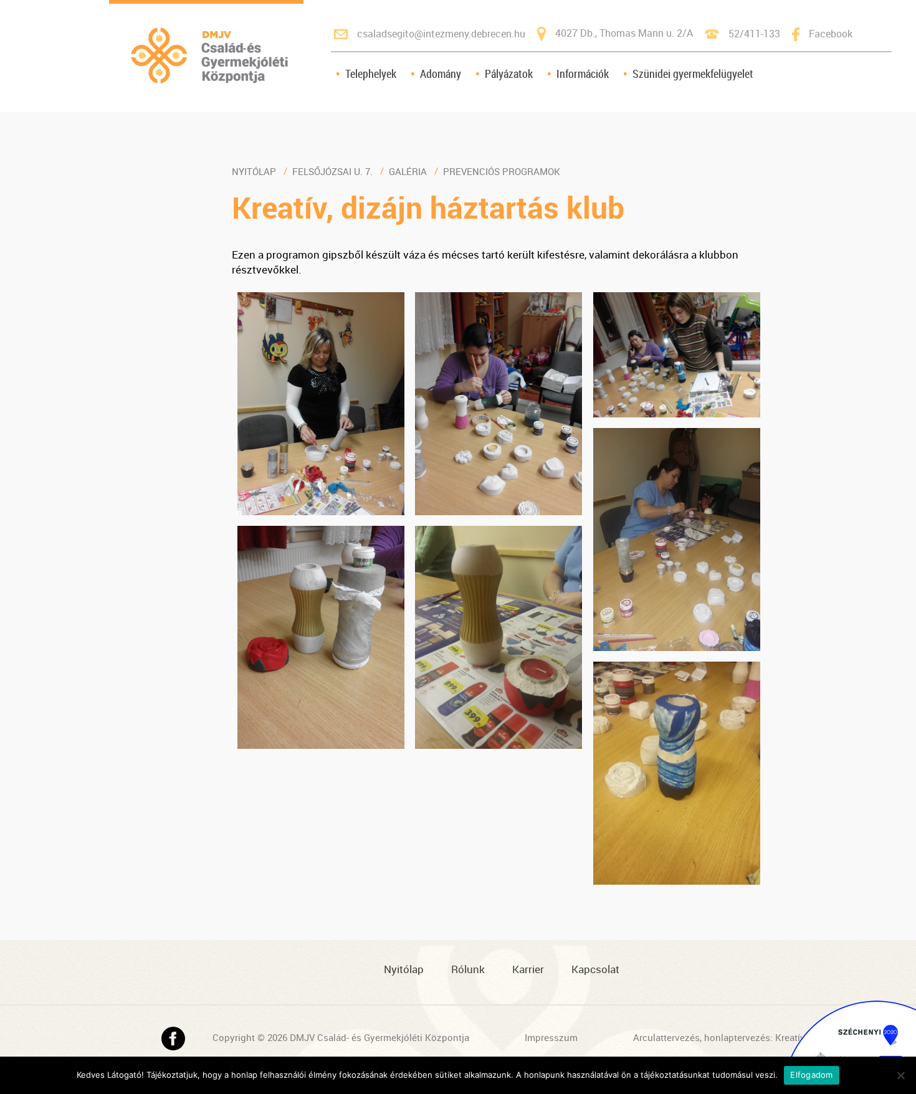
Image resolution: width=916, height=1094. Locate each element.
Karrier (528, 969)
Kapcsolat (595, 969)
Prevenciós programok (501, 171)
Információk (582, 73)
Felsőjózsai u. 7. (332, 171)
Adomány (440, 73)
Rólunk (468, 969)
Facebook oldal (173, 1038)
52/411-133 (754, 33)
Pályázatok (509, 73)
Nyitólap (254, 171)
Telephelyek (370, 73)
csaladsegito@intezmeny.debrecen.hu (441, 33)
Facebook (830, 33)
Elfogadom (811, 1075)
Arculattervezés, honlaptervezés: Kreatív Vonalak (737, 1037)
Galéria (408, 171)
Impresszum (551, 1037)
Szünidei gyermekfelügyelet (692, 73)
